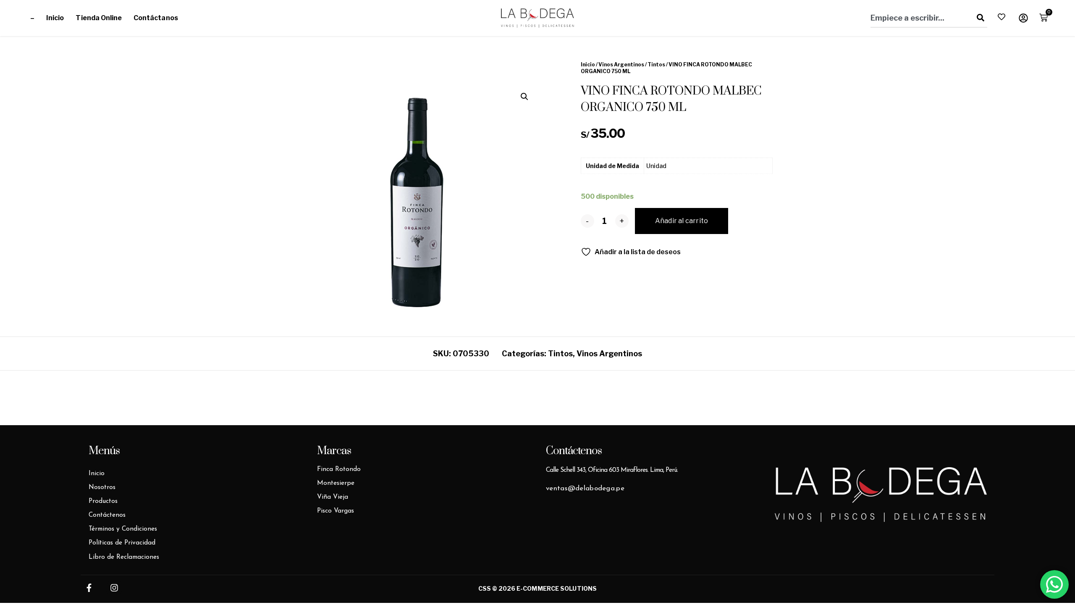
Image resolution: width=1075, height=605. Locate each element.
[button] (524, 96)
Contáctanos (156, 18)
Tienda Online (99, 18)
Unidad (656, 165)
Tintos (656, 64)
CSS (484, 588)
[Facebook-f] (89, 587)
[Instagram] (114, 587)
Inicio (55, 18)
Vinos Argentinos (621, 64)
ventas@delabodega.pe (585, 488)
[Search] (978, 17)
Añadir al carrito (681, 221)
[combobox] (918, 17)
